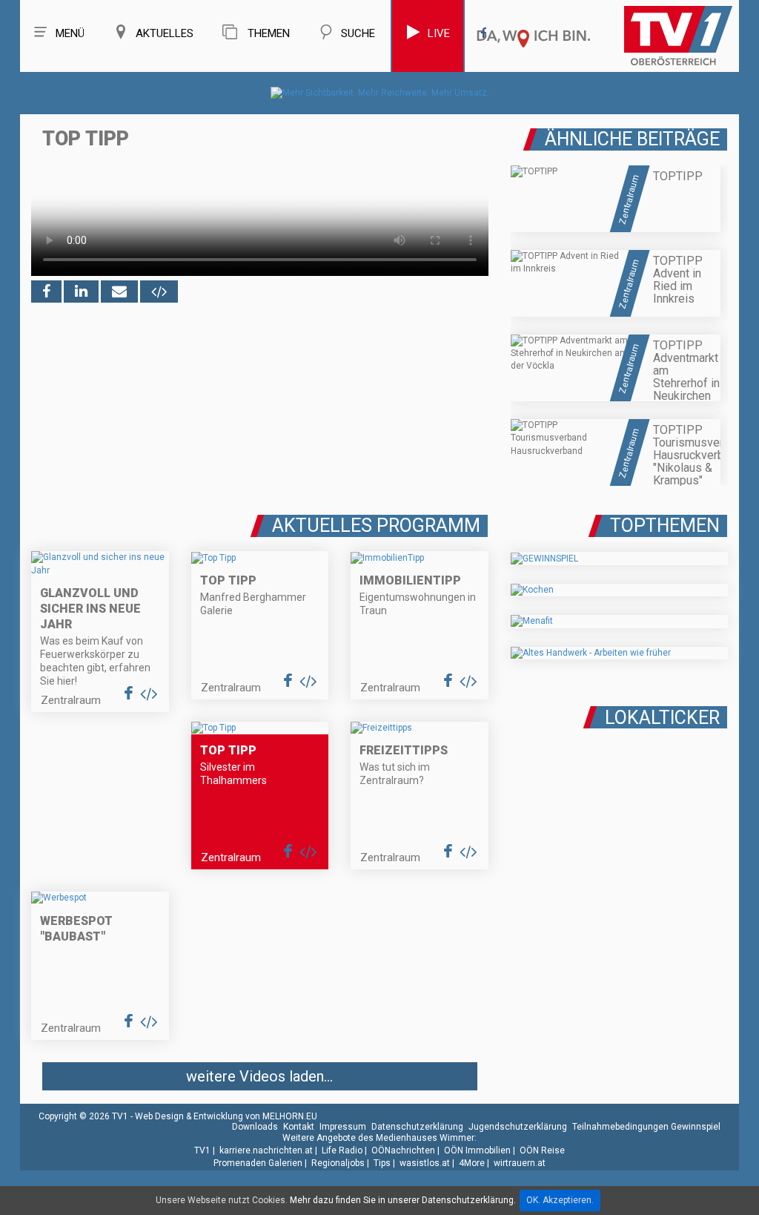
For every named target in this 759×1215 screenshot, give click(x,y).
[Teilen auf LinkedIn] (81, 291)
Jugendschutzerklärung (517, 1127)
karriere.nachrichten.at (266, 1150)
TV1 (202, 1150)
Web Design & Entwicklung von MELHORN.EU (226, 1116)
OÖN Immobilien (477, 1150)
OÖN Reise (542, 1150)
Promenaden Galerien (257, 1163)
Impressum (342, 1127)
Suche (358, 33)
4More (472, 1163)
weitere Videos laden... (259, 1076)
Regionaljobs (338, 1163)
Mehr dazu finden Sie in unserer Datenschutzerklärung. (403, 1200)
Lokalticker (662, 717)
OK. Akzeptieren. (560, 1200)
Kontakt (298, 1127)
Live (439, 33)
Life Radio (342, 1150)
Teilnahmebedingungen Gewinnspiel (646, 1127)
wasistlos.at (425, 1163)
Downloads (255, 1127)
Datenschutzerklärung (417, 1127)
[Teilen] (119, 291)
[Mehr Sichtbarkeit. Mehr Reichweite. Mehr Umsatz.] (380, 93)
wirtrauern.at (520, 1163)
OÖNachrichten (403, 1150)
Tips (382, 1163)
